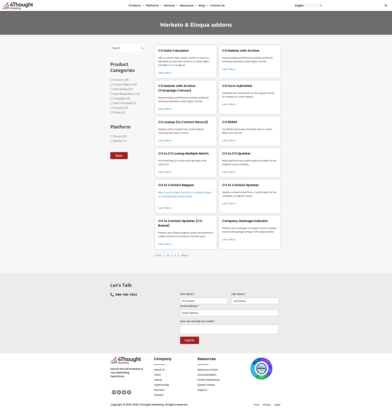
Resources (187, 5)
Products (135, 5)
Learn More (165, 73)
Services (169, 5)
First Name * (187, 294)
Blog (202, 5)
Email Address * (189, 306)
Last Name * (238, 294)
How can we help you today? (197, 321)
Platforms (152, 5)
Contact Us (217, 5)
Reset (119, 155)
